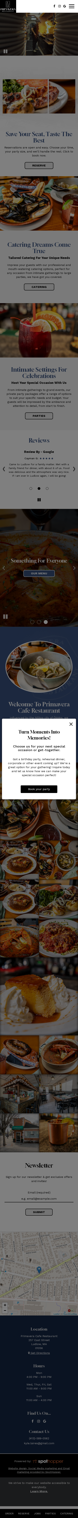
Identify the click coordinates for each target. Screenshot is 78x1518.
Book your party (39, 789)
